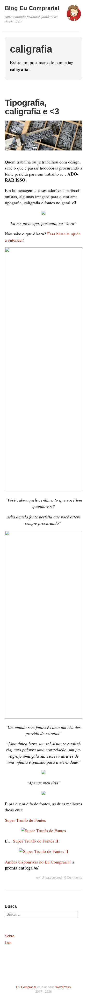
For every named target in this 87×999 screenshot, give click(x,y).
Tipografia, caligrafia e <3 (32, 107)
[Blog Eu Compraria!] (73, 15)
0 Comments (73, 877)
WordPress (63, 987)
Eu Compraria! (26, 987)
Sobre (9, 936)
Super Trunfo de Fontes (25, 820)
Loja (8, 943)
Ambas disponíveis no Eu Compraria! (38, 862)
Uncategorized (52, 877)
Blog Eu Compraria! (32, 8)
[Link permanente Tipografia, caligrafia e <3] (43, 151)
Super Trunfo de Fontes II (35, 841)
